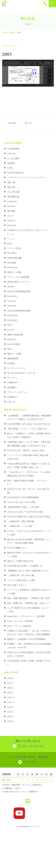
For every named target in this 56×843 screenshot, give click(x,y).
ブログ (10, 215)
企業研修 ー (12, 396)
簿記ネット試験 (14, 353)
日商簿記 (11, 363)
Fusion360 (12, 296)
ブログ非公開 (13, 191)
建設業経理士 (13, 358)
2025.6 (10, 711)
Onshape (11, 301)
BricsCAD (11, 225)
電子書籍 (11, 211)
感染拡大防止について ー (18, 281)
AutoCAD (11, 339)
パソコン (11, 238)
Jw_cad (10, 329)
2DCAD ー (11, 220)
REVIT (9, 325)
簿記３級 (11, 187)
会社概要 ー (12, 387)
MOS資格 (11, 262)
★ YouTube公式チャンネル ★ (21, 373)
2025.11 (11, 702)
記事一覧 (28, 123)
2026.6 (10, 687)
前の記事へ (13, 123)
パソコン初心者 (14, 248)
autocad (11, 206)
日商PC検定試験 (14, 257)
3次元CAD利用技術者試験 (18, 291)
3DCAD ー (11, 286)
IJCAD (9, 243)
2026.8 (10, 678)
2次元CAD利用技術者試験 (18, 310)
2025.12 (11, 697)
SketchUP (11, 305)
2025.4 (10, 721)
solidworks (12, 201)
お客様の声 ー (13, 382)
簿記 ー (10, 349)
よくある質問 (13, 158)
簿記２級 (11, 182)
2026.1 (10, 692)
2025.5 (10, 716)
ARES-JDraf (12, 315)
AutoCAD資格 (13, 344)
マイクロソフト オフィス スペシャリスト (26, 177)
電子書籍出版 (13, 196)
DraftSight (12, 320)
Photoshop (12, 267)
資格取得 (11, 163)
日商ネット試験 (14, 272)
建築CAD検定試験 (15, 334)
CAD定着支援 (13, 148)
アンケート (12, 377)
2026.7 (10, 683)
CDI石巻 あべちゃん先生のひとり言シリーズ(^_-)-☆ (27, 232)
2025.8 (10, 707)
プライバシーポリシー (17, 392)
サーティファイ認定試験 (18, 277)
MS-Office (12, 253)
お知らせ (11, 401)
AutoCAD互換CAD (15, 172)
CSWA (10, 167)
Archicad (11, 153)
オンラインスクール (16, 368)
